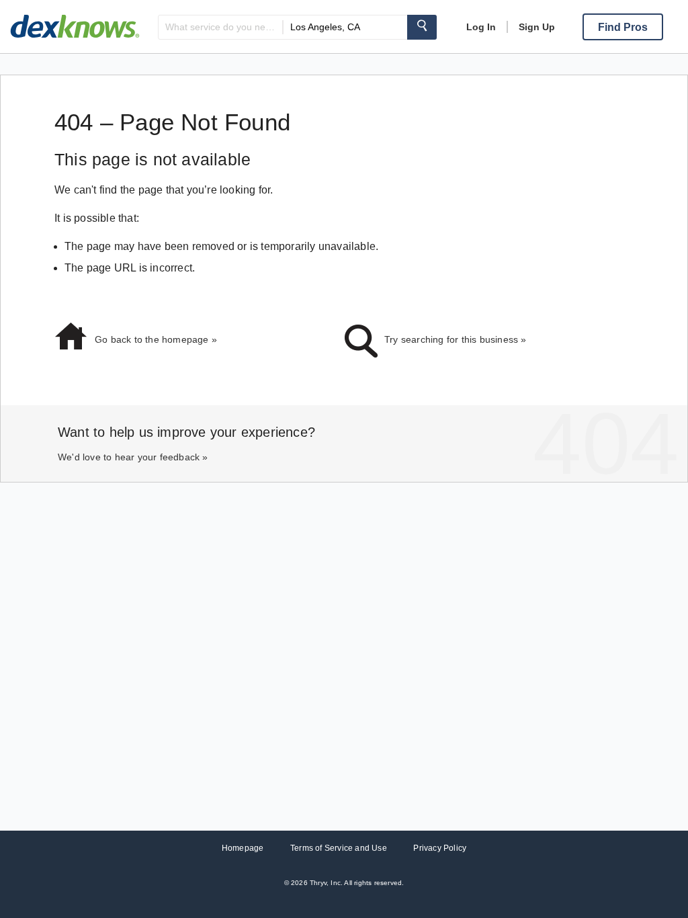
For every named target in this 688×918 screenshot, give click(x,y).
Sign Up (537, 27)
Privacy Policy (439, 848)
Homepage (243, 848)
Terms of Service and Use (338, 848)
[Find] (422, 27)
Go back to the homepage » (156, 339)
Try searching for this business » (455, 339)
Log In (481, 27)
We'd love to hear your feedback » (133, 457)
